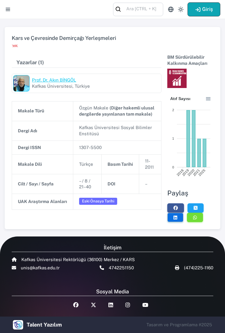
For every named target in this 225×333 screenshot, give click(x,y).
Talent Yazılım (44, 325)
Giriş (207, 9)
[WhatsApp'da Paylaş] (195, 217)
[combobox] (138, 9)
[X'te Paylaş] (196, 208)
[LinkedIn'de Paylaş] (175, 217)
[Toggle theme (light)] (181, 9)
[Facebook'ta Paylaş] (175, 208)
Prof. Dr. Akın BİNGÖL (54, 79)
